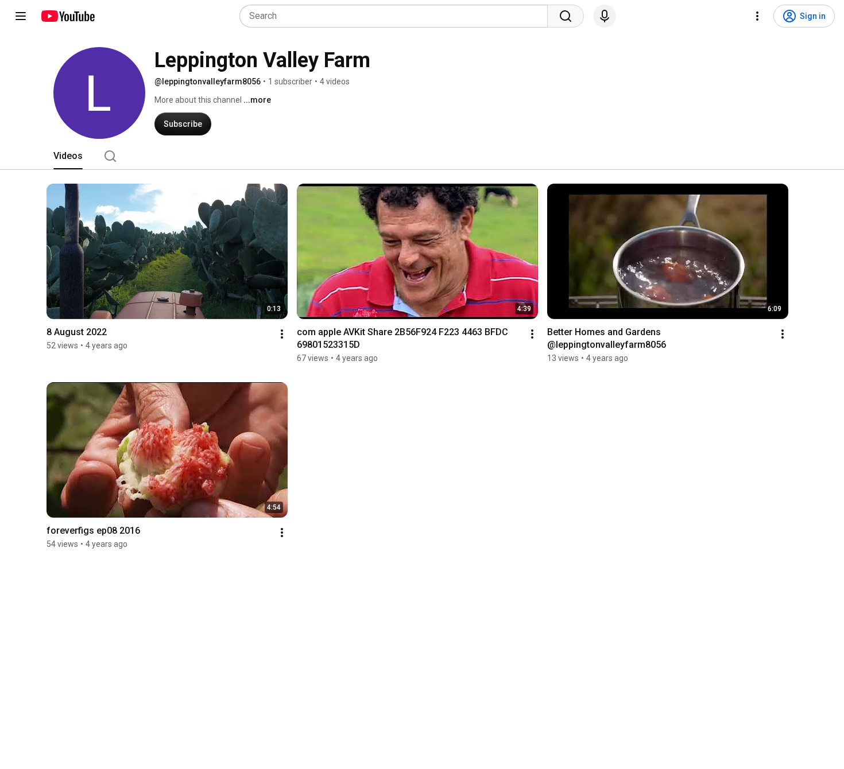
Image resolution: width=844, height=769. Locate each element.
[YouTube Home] (67, 16)
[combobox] (397, 16)
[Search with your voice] (604, 16)
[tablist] (422, 156)
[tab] (68, 156)
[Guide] (21, 16)
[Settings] (757, 16)
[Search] (565, 16)
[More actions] (281, 334)
